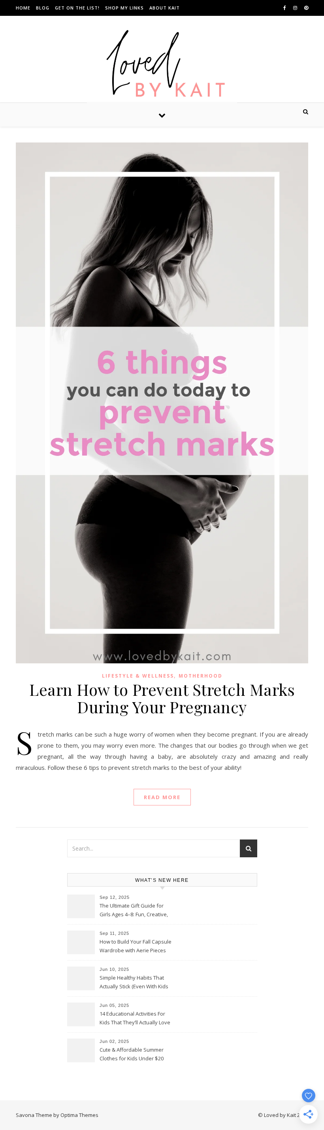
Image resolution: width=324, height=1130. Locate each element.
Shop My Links (124, 8)
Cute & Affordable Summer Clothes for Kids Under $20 (132, 1054)
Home (23, 8)
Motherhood (200, 675)
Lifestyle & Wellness (138, 675)
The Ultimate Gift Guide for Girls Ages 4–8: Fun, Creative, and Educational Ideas (134, 910)
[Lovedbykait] (162, 65)
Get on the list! (77, 8)
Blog (42, 8)
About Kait (164, 8)
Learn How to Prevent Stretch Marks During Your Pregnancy (162, 698)
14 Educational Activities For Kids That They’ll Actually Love (135, 1018)
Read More (162, 797)
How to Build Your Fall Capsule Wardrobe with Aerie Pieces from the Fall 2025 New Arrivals (136, 946)
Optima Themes (79, 1115)
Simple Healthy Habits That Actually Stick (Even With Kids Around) (134, 982)
